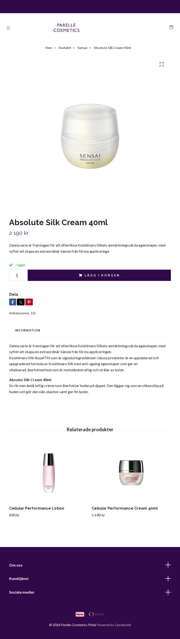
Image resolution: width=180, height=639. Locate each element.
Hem (48, 48)
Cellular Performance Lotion (36, 508)
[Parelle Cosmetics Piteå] (91, 28)
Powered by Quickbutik (114, 625)
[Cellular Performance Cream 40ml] (131, 472)
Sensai (82, 48)
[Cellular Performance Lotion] (48, 472)
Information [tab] (27, 330)
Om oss (15, 565)
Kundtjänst (19, 578)
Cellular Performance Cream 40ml (125, 508)
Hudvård (65, 48)
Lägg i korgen (102, 275)
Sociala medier (22, 592)
